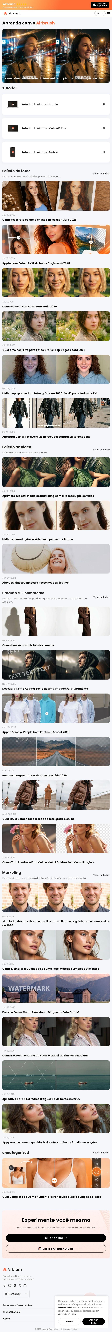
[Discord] (25, 1285)
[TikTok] (4, 1285)
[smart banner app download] (100, 5)
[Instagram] (9, 1285)
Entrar (100, 13)
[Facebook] (14, 1285)
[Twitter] (20, 1285)
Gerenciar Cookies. (67, 1314)
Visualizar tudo (100, 173)
